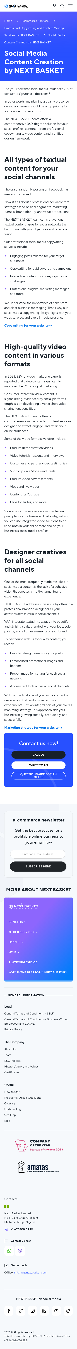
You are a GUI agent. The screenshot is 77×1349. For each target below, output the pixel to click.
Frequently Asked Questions (22, 1098)
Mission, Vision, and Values (21, 1066)
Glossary (9, 1103)
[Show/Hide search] (62, 6)
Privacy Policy (13, 1029)
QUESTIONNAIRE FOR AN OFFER (38, 775)
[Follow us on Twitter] (20, 1311)
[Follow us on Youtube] (56, 1311)
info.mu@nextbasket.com (30, 1272)
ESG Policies (12, 1061)
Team (7, 1055)
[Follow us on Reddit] (68, 1311)
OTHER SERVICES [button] (21, 932)
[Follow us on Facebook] (8, 1311)
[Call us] (54, 6)
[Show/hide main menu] (70, 6)
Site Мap (10, 1115)
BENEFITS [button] (16, 922)
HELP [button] (12, 952)
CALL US (39, 755)
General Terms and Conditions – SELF (29, 1013)
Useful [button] (14, 942)
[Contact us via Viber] (20, 1251)
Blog (7, 1121)
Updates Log (12, 1109)
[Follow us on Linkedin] (44, 1311)
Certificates (11, 1072)
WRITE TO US (38, 765)
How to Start (12, 1092)
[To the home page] (16, 5)
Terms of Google (18, 1340)
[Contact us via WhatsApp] (9, 1251)
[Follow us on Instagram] (32, 1311)
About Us (10, 1049)
